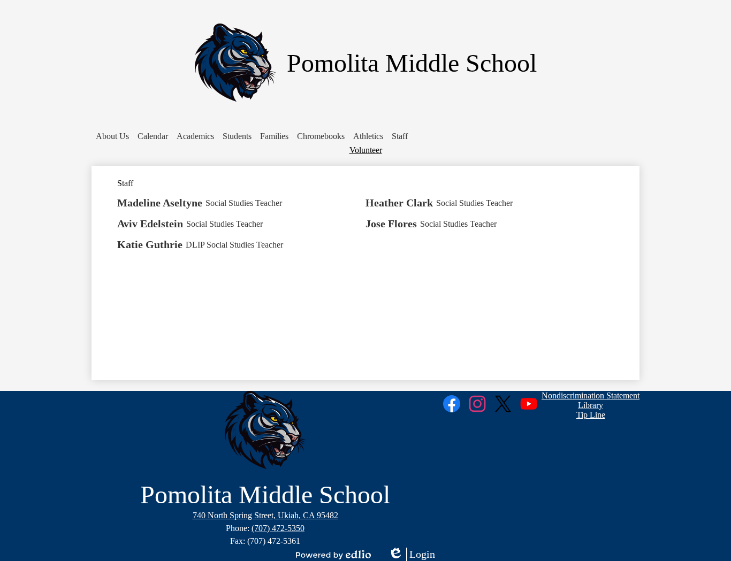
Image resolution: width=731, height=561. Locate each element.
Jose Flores (391, 223)
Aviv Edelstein (150, 223)
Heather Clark (399, 203)
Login (411, 554)
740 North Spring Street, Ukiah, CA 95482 (265, 515)
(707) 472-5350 (278, 528)
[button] (112, 136)
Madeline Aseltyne (159, 203)
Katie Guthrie (149, 244)
